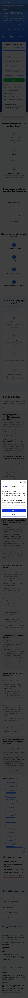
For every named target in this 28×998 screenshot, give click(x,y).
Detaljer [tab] (14, 486)
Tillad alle (14, 510)
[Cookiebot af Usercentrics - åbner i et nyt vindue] (20, 482)
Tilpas (13, 514)
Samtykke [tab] (5, 486)
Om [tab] (23, 486)
